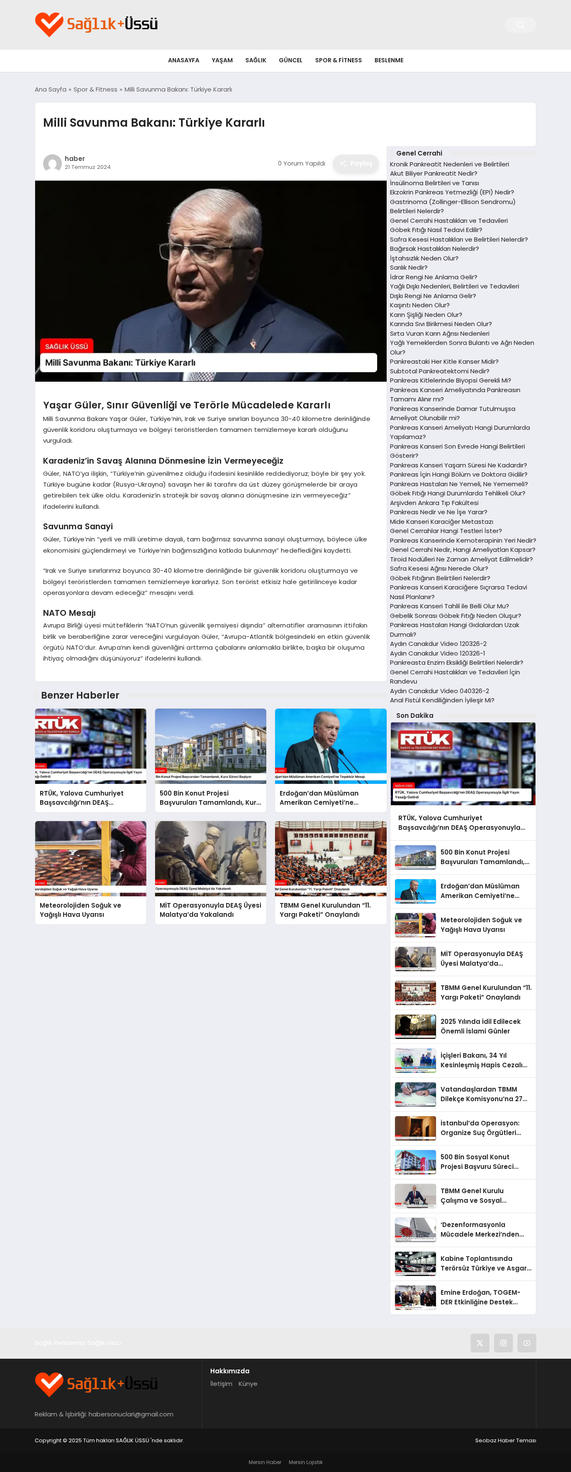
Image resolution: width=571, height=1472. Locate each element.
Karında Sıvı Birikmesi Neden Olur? (441, 323)
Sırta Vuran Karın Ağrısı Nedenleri (439, 333)
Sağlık (255, 60)
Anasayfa (183, 60)
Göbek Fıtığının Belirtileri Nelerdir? (440, 578)
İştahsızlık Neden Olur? (424, 258)
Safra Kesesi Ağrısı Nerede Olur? (439, 568)
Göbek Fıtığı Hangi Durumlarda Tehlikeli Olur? (457, 493)
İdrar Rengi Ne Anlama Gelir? (433, 277)
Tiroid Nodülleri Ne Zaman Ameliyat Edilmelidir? (461, 559)
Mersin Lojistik (306, 1462)
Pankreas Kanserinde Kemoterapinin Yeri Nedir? (463, 540)
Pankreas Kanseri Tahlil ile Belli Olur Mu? (449, 606)
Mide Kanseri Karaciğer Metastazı (441, 521)
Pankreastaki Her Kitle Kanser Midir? (444, 361)
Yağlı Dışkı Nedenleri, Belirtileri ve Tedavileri (454, 286)
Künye (248, 1383)
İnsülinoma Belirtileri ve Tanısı (434, 183)
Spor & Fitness (338, 60)
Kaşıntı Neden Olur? (420, 305)
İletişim (221, 1383)
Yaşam (222, 60)
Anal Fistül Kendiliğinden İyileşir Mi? (442, 700)
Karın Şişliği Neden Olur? (426, 314)
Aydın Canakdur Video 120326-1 (437, 653)
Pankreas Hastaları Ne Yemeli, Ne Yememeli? (459, 484)
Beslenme (389, 60)
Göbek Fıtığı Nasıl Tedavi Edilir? (436, 229)
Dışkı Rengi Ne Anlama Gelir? (433, 295)
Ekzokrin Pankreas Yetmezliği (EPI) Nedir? (452, 192)
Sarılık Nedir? (409, 267)
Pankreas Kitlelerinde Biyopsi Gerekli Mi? (450, 380)
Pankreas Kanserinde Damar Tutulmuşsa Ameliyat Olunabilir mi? (452, 413)
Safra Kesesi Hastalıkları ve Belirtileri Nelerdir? (459, 239)
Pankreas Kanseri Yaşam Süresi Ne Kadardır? (458, 465)
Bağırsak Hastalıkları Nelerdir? (434, 248)
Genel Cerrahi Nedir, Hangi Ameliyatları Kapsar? (462, 549)
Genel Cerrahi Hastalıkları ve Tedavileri (449, 220)
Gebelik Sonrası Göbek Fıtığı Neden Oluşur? (455, 615)
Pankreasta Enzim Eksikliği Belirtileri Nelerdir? (456, 662)
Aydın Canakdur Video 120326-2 (438, 643)
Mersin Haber (265, 1462)
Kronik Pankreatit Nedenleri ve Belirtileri (449, 164)
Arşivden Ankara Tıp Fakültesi (434, 502)
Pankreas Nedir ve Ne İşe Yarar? (438, 512)
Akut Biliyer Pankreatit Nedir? (433, 173)
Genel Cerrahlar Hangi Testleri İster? (446, 530)
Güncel (291, 60)
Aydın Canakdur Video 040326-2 (439, 690)
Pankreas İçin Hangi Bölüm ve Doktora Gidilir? (459, 474)
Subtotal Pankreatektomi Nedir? (439, 371)
